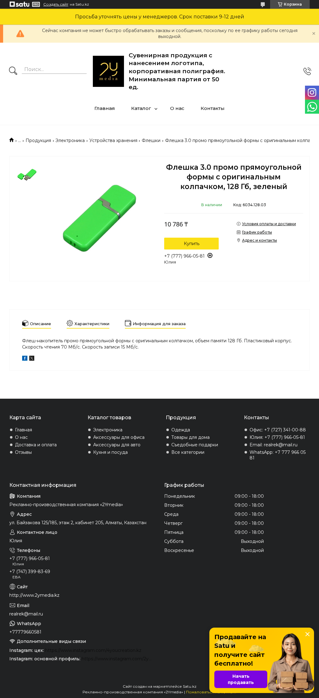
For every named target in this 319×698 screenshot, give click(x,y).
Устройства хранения (113, 140)
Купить (191, 243)
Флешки (151, 140)
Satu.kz (190, 686)
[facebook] (24, 359)
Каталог (141, 108)
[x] (31, 359)
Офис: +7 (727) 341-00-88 (278, 430)
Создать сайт (55, 4)
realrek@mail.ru (26, 614)
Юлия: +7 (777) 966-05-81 (277, 437)
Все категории (187, 452)
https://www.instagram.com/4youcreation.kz (93, 650)
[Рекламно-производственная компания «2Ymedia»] (108, 71)
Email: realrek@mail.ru (274, 445)
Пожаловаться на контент (211, 692)
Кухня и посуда (110, 452)
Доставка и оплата (36, 445)
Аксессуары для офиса (119, 437)
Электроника (70, 140)
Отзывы (23, 452)
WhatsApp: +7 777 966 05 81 (278, 455)
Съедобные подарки (194, 445)
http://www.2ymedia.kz (34, 595)
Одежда (180, 430)
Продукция (38, 140)
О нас (177, 108)
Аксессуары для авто (116, 445)
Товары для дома (190, 437)
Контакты (213, 108)
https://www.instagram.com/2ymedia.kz (118, 659)
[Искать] (13, 71)
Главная (104, 108)
